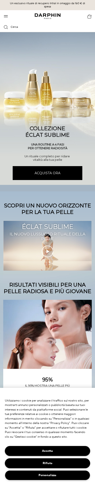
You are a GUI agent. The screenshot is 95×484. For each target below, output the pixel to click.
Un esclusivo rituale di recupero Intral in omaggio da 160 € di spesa (47, 5)
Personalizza (47, 475)
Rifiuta (47, 463)
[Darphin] (47, 16)
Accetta (47, 451)
